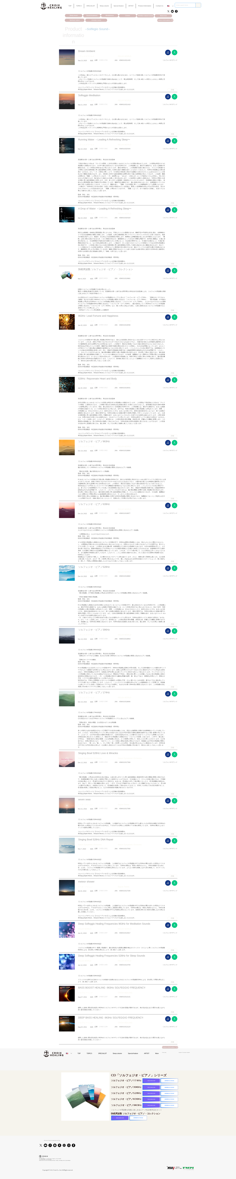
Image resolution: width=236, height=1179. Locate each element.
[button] (118, 6)
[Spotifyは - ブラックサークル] (55, 1145)
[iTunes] (50, 1145)
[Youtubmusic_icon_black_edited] (64, 1145)
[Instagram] (69, 1145)
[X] (168, 11)
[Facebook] (176, 11)
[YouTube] (172, 11)
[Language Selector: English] (170, 6)
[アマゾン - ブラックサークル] (59, 1145)
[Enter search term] (198, 5)
